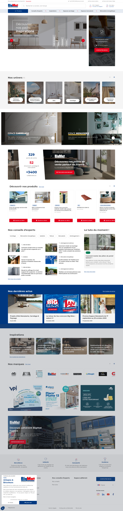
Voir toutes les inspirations (17, 357)
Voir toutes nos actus (109, 291)
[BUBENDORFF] (65, 374)
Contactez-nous (102, 50)
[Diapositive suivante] (83, 41)
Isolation (42, 236)
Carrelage (13, 236)
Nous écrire (28, 1)
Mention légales (52, 508)
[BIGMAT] (52, 374)
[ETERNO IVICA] (77, 374)
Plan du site (78, 508)
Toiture (52, 236)
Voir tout (41, 186)
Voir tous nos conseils (14, 279)
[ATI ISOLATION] (14, 374)
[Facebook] (113, 495)
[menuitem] (36, 11)
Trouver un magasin (103, 45)
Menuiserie (61, 236)
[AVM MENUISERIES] (26, 374)
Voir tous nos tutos (89, 271)
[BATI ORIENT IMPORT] (39, 374)
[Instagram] (98, 495)
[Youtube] (108, 495)
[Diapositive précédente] (11, 41)
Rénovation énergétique (27, 236)
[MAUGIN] (90, 374)
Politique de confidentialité (66, 508)
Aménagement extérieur (77, 236)
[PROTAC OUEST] (103, 374)
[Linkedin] (103, 495)
